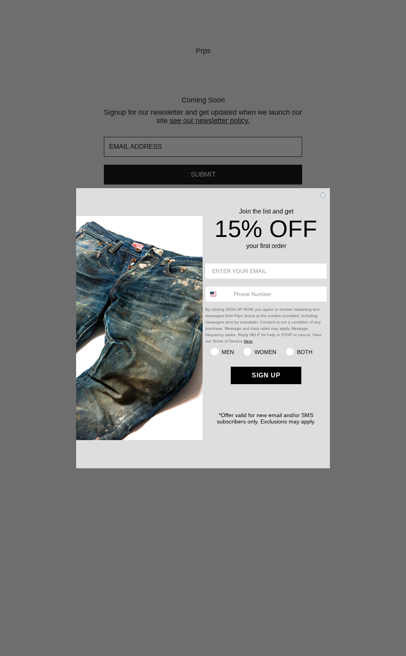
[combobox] (218, 294)
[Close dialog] (323, 195)
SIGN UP (266, 375)
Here (248, 341)
